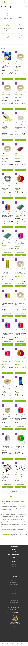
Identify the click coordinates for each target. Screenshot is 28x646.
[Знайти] (24, 2)
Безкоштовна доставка (14, 554)
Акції (14, 557)
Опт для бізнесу (14, 546)
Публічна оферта (14, 571)
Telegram (15, 632)
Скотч (3, 539)
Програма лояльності (14, 582)
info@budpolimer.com (15, 609)
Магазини (14, 566)
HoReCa (14, 593)
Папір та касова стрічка (7, 519)
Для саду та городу (14, 600)
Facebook (9, 632)
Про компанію (14, 564)
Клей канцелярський (7, 512)
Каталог (14, 590)
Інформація (14, 576)
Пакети (14, 595)
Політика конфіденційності (14, 586)
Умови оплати (14, 578)
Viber (19, 632)
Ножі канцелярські (6, 534)
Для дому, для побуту (14, 598)
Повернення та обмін (14, 584)
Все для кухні (14, 596)
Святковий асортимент (14, 602)
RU (6, 2)
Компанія (14, 561)
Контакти (14, 569)
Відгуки (14, 568)
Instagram (12, 632)
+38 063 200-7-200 (14, 607)
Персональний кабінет (14, 552)
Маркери (4, 529)
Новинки (14, 549)
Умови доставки (14, 580)
